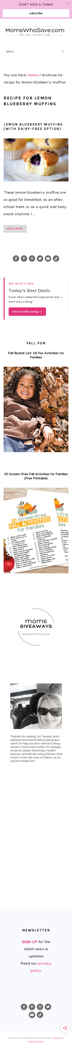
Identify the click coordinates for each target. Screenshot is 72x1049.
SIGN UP (30, 941)
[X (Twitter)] (40, 258)
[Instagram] (32, 258)
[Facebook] (16, 258)
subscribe (36, 13)
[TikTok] (56, 258)
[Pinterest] (24, 258)
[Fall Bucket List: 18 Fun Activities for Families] (36, 411)
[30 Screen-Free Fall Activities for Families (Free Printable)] (36, 532)
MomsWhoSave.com (35, 31)
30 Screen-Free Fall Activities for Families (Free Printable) (36, 476)
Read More (15, 228)
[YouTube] (48, 258)
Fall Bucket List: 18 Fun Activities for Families (36, 355)
